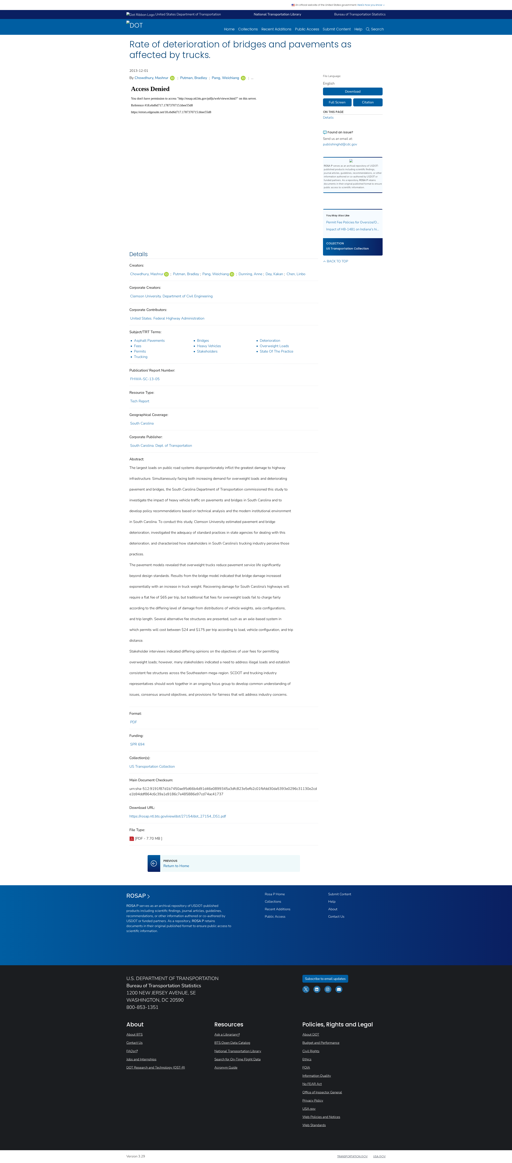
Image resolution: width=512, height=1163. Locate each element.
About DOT (310, 1034)
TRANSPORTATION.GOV (352, 1156)
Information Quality (316, 1075)
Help (358, 29)
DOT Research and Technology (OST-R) (155, 1067)
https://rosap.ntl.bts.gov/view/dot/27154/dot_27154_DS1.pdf (177, 816)
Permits (140, 351)
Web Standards (314, 1125)
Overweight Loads (274, 346)
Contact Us (336, 916)
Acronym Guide (225, 1067)
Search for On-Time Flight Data (237, 1059)
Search (377, 29)
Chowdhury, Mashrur (151, 77)
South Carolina (142, 423)
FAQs (130, 1051)
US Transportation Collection (152, 766)
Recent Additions (276, 29)
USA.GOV (379, 1156)
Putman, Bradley (193, 77)
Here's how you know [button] (370, 5)
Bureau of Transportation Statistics (360, 14)
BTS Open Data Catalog (232, 1042)
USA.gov (309, 1108)
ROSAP (136, 896)
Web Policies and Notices (321, 1117)
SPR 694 (137, 744)
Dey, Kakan (274, 274)
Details (328, 117)
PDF (133, 722)
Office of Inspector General (322, 1092)
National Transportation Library (237, 1051)
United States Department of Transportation (188, 14)
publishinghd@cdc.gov (340, 144)
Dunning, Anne (250, 274)
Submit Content (337, 29)
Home (229, 29)
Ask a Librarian (225, 1034)
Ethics (306, 1059)
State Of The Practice (276, 351)
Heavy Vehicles (209, 346)
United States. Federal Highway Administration (167, 318)
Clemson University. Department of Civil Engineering (171, 296)
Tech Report (139, 401)
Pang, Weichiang (225, 77)
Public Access (307, 29)
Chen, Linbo (296, 274)
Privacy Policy (312, 1100)
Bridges (203, 340)
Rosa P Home (275, 894)
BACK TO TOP (337, 261)
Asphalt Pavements (149, 340)
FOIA (306, 1067)
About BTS (134, 1034)
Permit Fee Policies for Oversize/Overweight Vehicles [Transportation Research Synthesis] (353, 222)
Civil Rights (310, 1051)
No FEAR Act (312, 1084)
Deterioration (270, 340)
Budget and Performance (320, 1042)
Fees (137, 346)
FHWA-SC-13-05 (145, 379)
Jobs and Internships (141, 1059)
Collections (248, 29)
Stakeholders (207, 351)
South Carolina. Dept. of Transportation (161, 445)
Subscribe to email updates (325, 978)
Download (353, 91)
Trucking (140, 356)
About (332, 909)
